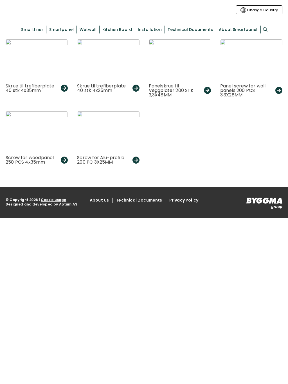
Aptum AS (68, 204)
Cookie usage (53, 199)
